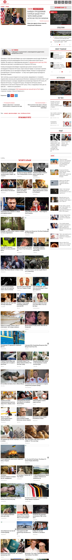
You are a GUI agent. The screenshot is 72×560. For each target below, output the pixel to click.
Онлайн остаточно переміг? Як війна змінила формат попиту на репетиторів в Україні (56, 104)
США (19, 113)
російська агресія (25, 113)
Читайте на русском (44, 20)
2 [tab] (59, 44)
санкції (6, 113)
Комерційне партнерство (54, 122)
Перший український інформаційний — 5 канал (5, 2)
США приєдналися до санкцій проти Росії (28, 89)
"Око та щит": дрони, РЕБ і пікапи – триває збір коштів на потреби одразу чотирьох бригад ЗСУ (56, 67)
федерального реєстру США (38, 62)
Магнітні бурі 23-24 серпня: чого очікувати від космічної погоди (65, 244)
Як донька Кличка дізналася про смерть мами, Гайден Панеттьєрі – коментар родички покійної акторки (65, 173)
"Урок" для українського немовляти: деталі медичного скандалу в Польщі (65, 236)
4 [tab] (64, 44)
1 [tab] (57, 44)
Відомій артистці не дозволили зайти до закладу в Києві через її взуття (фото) (65, 199)
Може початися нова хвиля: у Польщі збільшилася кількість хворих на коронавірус (37, 106)
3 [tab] (61, 44)
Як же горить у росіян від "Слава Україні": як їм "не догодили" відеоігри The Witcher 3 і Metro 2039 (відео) (65, 208)
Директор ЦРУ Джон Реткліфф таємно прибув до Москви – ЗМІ (64, 182)
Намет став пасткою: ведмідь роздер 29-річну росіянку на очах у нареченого (65, 191)
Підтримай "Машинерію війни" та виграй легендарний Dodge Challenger (56, 56)
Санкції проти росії (38, 9)
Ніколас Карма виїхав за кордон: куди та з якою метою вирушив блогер (64, 217)
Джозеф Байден (13, 113)
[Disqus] (25, 139)
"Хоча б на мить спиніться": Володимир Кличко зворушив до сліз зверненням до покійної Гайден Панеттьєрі (65, 163)
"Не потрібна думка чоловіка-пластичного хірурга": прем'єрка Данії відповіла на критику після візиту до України (65, 227)
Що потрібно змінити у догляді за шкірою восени (56, 114)
